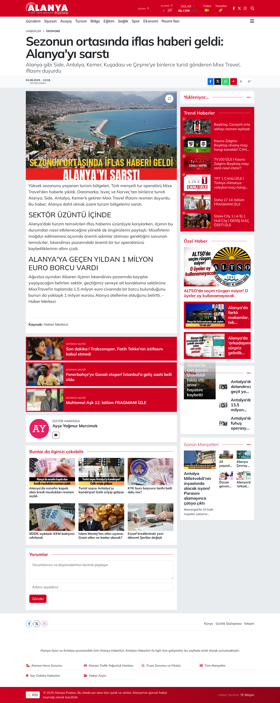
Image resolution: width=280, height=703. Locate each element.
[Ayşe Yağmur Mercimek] (39, 428)
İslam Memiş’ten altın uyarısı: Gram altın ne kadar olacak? (101, 536)
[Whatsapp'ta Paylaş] (225, 81)
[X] (36, 623)
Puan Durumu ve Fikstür (164, 665)
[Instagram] (44, 623)
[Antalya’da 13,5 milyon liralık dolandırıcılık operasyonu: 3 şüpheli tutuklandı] (223, 404)
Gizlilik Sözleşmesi (229, 623)
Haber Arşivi (97, 676)
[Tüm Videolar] (249, 373)
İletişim (249, 623)
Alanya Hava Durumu (46, 665)
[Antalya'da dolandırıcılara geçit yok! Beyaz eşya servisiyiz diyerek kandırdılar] (223, 386)
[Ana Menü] (252, 21)
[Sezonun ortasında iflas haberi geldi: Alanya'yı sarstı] (101, 135)
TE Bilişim (247, 695)
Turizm (81, 21)
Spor (136, 21)
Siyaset (50, 21)
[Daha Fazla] (233, 81)
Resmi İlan (171, 21)
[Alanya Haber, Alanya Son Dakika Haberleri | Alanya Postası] (47, 8)
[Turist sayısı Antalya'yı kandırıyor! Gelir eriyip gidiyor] (101, 471)
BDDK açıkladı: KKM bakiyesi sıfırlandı (51, 536)
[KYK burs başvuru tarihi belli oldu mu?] (150, 471)
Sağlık (123, 21)
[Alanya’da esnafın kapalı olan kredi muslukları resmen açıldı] (52, 471)
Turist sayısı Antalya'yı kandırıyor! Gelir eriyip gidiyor (101, 490)
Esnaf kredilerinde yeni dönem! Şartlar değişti (145, 536)
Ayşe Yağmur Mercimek (75, 425)
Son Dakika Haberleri (45, 676)
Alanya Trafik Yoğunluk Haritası (111, 665)
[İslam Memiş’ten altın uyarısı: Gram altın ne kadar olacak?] (101, 516)
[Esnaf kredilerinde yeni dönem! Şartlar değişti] (150, 516)
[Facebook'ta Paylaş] (210, 81)
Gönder (38, 598)
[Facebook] (29, 623)
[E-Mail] (55, 435)
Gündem (33, 21)
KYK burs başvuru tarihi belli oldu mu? (150, 490)
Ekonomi (150, 21)
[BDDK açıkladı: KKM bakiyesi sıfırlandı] (52, 516)
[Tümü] (249, 97)
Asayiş (66, 21)
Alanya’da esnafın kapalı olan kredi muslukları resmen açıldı (51, 492)
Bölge (95, 21)
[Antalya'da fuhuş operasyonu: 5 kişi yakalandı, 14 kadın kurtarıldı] (223, 423)
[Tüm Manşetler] (249, 444)
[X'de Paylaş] (217, 81)
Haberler (33, 31)
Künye (208, 623)
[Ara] (252, 8)
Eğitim (109, 21)
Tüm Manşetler (215, 665)
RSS (34, 695)
